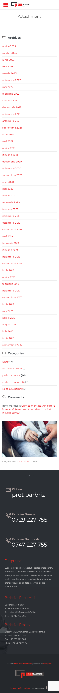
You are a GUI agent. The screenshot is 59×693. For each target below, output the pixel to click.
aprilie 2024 (9, 46)
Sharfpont (47, 663)
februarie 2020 (11, 202)
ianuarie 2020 (10, 209)
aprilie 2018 (9, 277)
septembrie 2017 (12, 297)
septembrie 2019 (12, 229)
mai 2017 (7, 310)
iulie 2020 (8, 181)
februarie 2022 (11, 93)
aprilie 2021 (8, 148)
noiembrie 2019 (11, 215)
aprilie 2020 (9, 195)
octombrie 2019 (11, 222)
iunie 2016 (8, 338)
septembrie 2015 (12, 344)
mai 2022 (7, 86)
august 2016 (9, 324)
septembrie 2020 (12, 175)
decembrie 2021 (11, 107)
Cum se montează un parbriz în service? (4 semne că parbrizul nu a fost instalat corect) (28, 409)
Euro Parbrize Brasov (23, 663)
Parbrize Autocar (12, 368)
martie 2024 (9, 52)
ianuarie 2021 (10, 154)
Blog (5, 361)
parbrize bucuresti (13, 382)
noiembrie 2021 (11, 114)
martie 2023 (9, 73)
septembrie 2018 (12, 263)
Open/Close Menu (6, 4)
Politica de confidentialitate (19, 688)
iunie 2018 (8, 270)
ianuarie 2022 (10, 100)
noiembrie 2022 (11, 80)
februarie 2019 (10, 243)
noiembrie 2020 (11, 168)
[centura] (29, 439)
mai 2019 (7, 236)
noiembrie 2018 (11, 256)
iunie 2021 (8, 134)
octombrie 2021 (11, 120)
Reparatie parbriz (12, 388)
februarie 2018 (10, 283)
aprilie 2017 (8, 317)
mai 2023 (7, 66)
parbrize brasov (11, 375)
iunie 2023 (8, 59)
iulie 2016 (7, 331)
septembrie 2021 (12, 127)
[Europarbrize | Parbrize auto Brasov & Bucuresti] (20, 4)
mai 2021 (7, 141)
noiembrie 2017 (11, 290)
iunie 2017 (8, 304)
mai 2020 (8, 188)
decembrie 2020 (12, 161)
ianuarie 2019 (10, 249)
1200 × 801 (25, 461)
